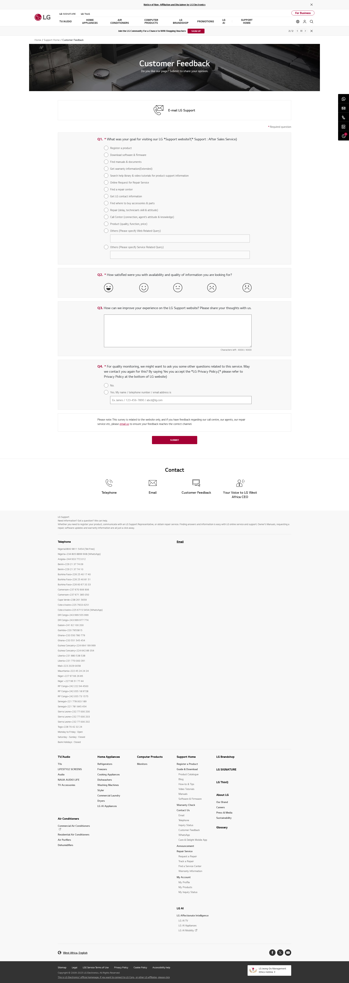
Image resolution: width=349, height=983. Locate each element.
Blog (180, 779)
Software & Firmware (190, 798)
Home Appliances (108, 756)
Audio (61, 774)
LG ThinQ (222, 782)
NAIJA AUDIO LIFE (68, 779)
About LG (222, 795)
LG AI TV (183, 920)
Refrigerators (104, 764)
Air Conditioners (68, 818)
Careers (220, 807)
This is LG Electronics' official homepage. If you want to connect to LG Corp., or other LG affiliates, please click (114, 977)
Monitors (142, 764)
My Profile (184, 882)
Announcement (185, 846)
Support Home (186, 756)
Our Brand (222, 802)
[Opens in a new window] (272, 952)
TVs (60, 764)
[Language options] (298, 21)
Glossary (222, 827)
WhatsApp (184, 835)
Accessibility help (161, 967)
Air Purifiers (64, 839)
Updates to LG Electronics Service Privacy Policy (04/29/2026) (162, 30)
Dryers (101, 800)
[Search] (311, 21)
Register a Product (187, 764)
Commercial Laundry (108, 795)
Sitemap (62, 967)
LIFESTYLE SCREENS (70, 769)
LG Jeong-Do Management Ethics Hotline (272, 970)
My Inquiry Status (187, 892)
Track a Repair (186, 861)
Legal (74, 967)
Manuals (182, 794)
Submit (174, 440)
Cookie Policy (140, 967)
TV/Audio (64, 756)
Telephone (183, 820)
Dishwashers (104, 779)
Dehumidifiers (65, 845)
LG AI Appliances (107, 806)
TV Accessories (66, 785)
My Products (185, 887)
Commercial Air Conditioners (74, 825)
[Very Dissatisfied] (247, 287)
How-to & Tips (186, 784)
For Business (303, 13)
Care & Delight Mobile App (192, 839)
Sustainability (224, 817)
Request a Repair (187, 856)
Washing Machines (108, 785)
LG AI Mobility (186, 930)
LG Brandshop (225, 756)
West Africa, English (75, 953)
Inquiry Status (185, 825)
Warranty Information (190, 871)
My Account (184, 877)
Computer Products (150, 756)
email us (124, 424)
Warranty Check (186, 805)
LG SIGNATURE (226, 769)
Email (180, 541)
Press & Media (224, 812)
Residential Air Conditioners (73, 834)
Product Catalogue (188, 774)
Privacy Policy (121, 967)
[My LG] (304, 21)
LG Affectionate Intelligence (192, 915)
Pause (301, 31)
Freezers (102, 769)
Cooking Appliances (108, 774)
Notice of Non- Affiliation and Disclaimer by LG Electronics (174, 4)
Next (305, 31)
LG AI (180, 908)
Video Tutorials (186, 789)
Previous (297, 31)
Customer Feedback (189, 830)
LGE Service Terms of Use (96, 967)
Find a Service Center (189, 866)
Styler (100, 790)
